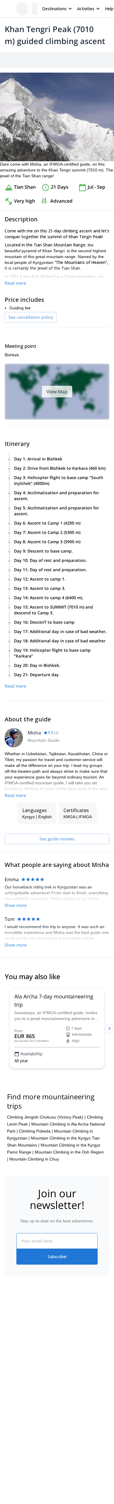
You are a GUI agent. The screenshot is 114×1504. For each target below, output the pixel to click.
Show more (16, 905)
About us (13, 1332)
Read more (15, 283)
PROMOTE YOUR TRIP (31, 1449)
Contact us (67, 1344)
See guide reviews (57, 839)
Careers (12, 1371)
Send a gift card (19, 1384)
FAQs (62, 1357)
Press (10, 1358)
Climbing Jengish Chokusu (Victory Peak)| (46, 1117)
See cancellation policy (30, 317)
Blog (9, 1414)
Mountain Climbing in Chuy (34, 1159)
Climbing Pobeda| (36, 1131)
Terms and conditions (76, 1370)
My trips (64, 1331)
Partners (12, 1345)
